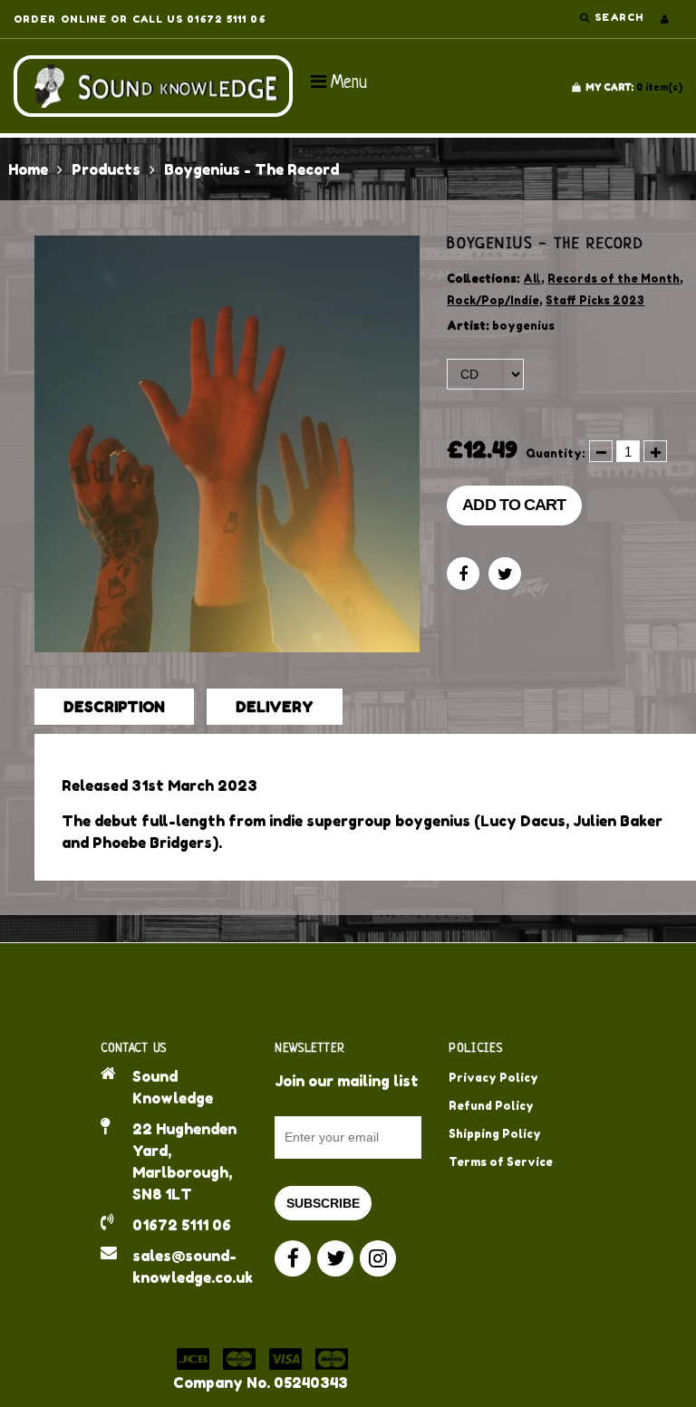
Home (28, 169)
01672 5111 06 (181, 1225)
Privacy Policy (493, 1077)
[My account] (665, 19)
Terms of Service (501, 1162)
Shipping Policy (495, 1134)
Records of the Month (613, 278)
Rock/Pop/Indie (493, 300)
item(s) (633, 87)
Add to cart (514, 505)
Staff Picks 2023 (595, 300)
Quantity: (555, 453)
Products (106, 169)
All (532, 278)
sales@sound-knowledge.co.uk (189, 1267)
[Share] (463, 573)
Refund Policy (491, 1106)
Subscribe (323, 1203)
